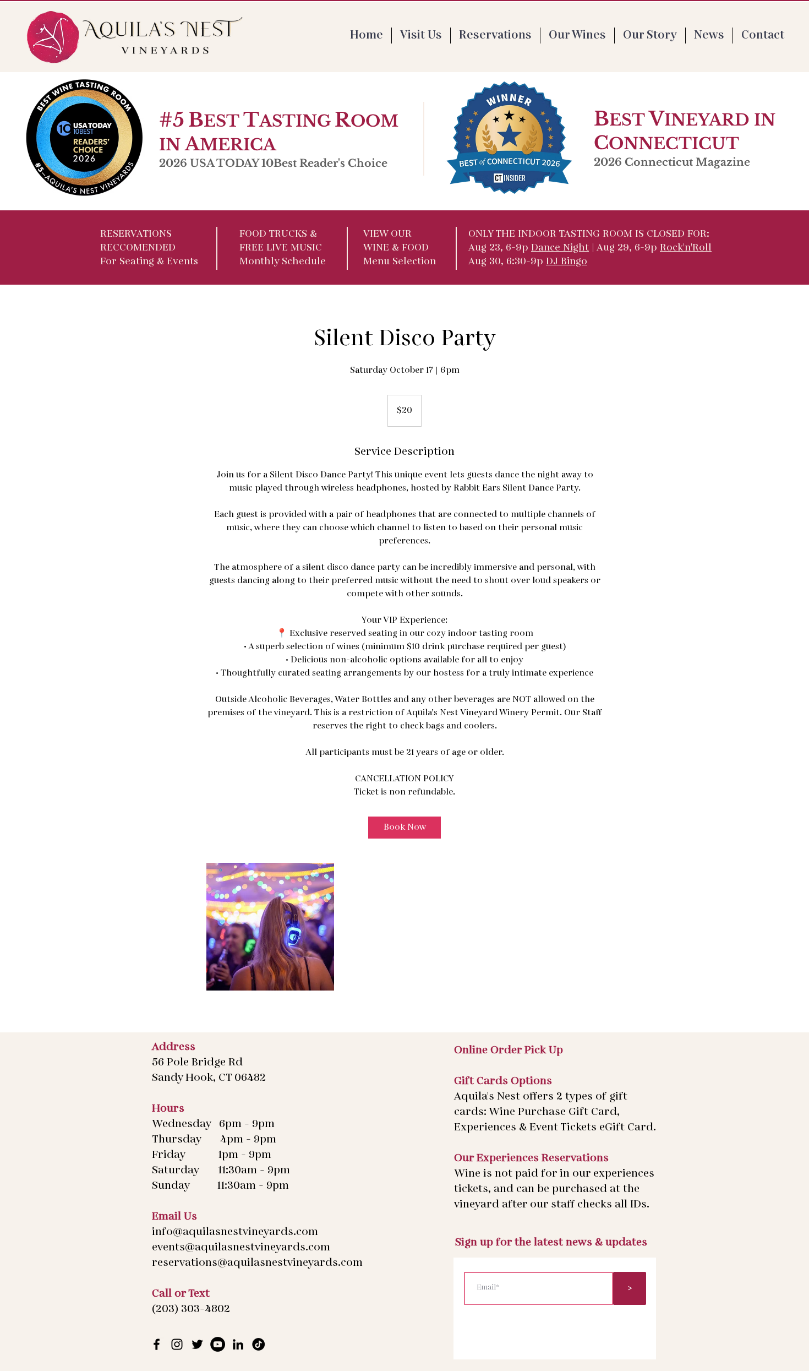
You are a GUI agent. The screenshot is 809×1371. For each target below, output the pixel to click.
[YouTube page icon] (217, 1344)
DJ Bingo (566, 262)
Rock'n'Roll (686, 248)
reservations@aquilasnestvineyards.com (257, 1263)
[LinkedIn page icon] (238, 1344)
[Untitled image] (270, 927)
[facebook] (156, 1344)
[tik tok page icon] (258, 1344)
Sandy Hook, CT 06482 (209, 1078)
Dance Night (560, 248)
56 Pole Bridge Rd (197, 1062)
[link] (404, 828)
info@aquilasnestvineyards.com (235, 1232)
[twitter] (197, 1344)
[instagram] (177, 1344)
